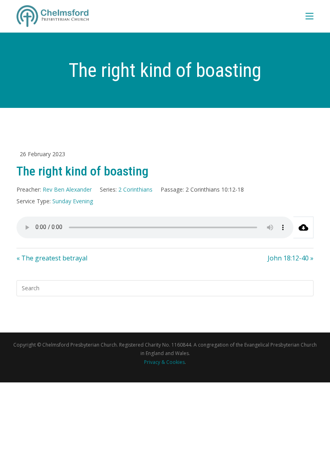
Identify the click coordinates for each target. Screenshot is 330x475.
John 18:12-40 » (291, 258)
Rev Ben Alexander (67, 189)
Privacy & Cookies (164, 362)
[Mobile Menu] (309, 16)
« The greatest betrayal (51, 258)
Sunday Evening (72, 201)
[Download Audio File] (303, 227)
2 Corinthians (135, 189)
